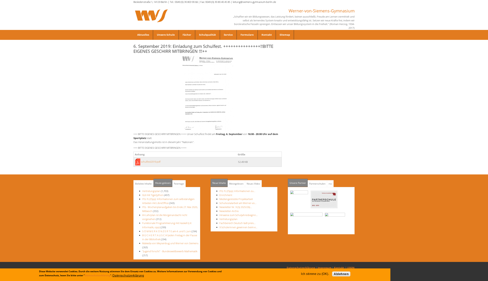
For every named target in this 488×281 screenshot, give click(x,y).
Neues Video (253, 183)
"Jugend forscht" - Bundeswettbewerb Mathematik (169, 251)
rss (330, 183)
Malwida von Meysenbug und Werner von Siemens (170, 243)
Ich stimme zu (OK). (315, 273)
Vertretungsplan (151, 191)
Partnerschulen (317, 183)
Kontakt (267, 34)
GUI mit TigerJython (152, 195)
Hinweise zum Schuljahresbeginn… (238, 215)
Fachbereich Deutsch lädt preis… (237, 223)
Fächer (187, 34)
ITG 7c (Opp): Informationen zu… (237, 191)
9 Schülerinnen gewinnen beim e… (238, 227)
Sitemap (285, 34)
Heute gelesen (163, 183)
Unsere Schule (166, 34)
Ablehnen (341, 274)
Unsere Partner (299, 183)
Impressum (324, 267)
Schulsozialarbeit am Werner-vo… (237, 203)
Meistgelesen (236, 183)
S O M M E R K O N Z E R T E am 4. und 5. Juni (166, 231)
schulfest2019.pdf (151, 161)
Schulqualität (207, 34)
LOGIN (351, 267)
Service (228, 34)
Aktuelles (143, 34)
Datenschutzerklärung (301, 267)
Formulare (247, 34)
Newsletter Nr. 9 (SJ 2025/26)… (235, 207)
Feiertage (179, 183)
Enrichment (225, 195)
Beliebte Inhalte (143, 183)
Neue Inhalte (219, 183)
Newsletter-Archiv (229, 211)
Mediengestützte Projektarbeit (236, 199)
